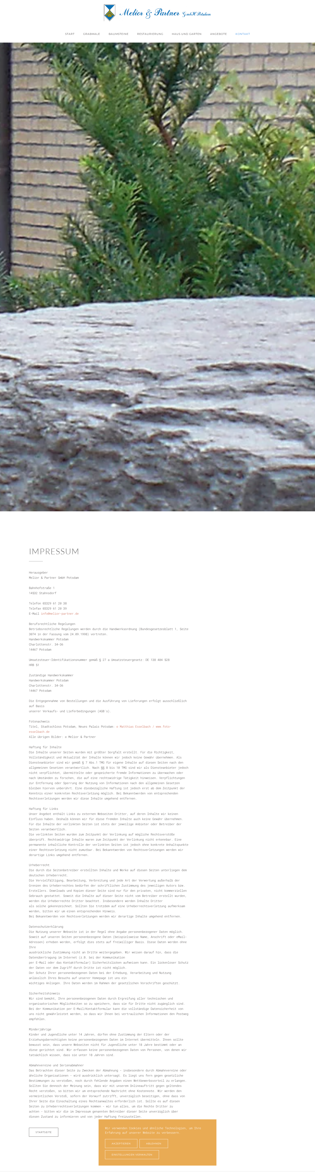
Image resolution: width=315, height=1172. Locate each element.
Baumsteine (119, 34)
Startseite (44, 1132)
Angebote (218, 34)
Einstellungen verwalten (132, 1154)
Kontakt (243, 34)
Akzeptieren (121, 1143)
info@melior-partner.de (60, 613)
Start (70, 34)
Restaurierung (150, 34)
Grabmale (91, 34)
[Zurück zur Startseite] (157, 12)
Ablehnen (153, 1143)
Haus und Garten (187, 34)
